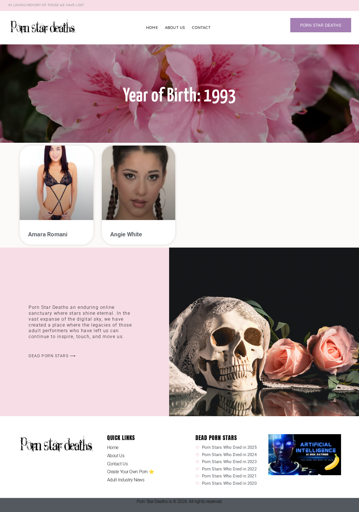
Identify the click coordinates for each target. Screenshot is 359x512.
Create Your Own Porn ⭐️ (130, 471)
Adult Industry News (125, 479)
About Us (175, 27)
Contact (201, 27)
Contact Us (117, 463)
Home (152, 27)
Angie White (126, 234)
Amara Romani (47, 234)
